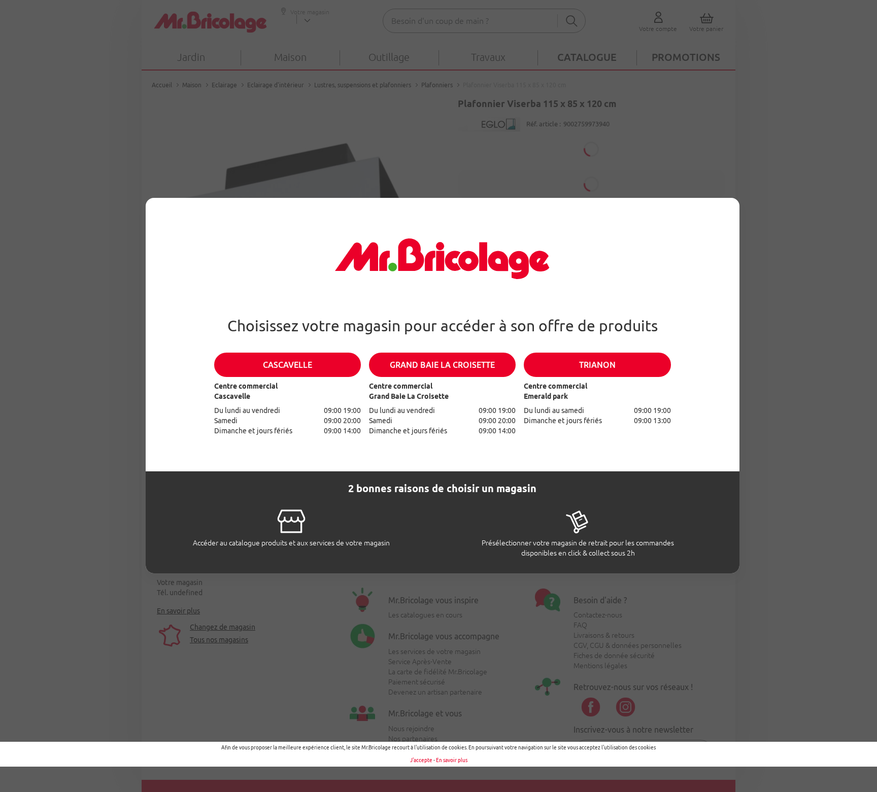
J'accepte (421, 760)
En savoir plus (451, 760)
